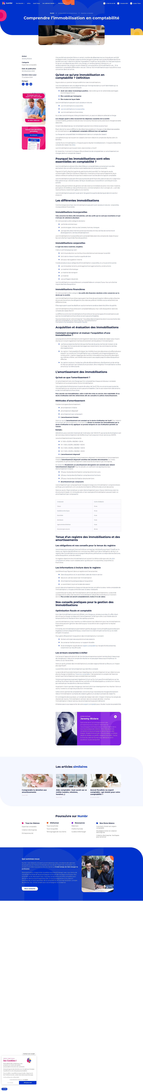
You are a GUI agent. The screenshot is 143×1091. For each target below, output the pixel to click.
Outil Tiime (36, 3)
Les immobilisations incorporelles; (73, 109)
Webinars (75, 826)
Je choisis (10, 1082)
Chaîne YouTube (77, 829)
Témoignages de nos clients (56, 832)
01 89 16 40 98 (110, 3)
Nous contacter (29, 888)
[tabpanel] (71, 787)
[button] (4, 1089)
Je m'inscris (33, 135)
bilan (73, 145)
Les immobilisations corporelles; (72, 106)
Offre (28, 3)
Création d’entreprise (29, 830)
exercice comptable (83, 674)
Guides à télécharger (79, 832)
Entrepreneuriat (27, 833)
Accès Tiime (137, 3)
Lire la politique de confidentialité (11, 1077)
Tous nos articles (52, 826)
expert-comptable (89, 646)
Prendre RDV (124, 3)
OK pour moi (28, 1082)
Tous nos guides (52, 829)
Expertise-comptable (29, 65)
